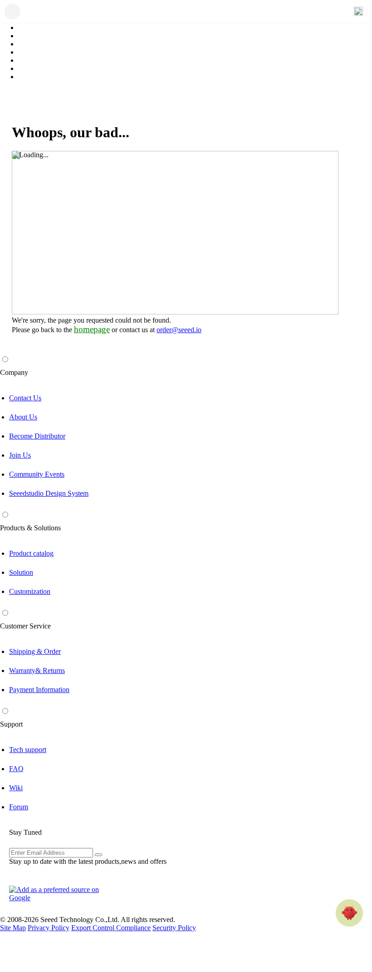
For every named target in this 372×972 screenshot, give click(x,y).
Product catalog (31, 553)
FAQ (16, 769)
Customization (29, 591)
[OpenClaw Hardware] (349, 913)
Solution (21, 572)
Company (14, 372)
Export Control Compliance (111, 928)
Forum (18, 807)
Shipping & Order (35, 651)
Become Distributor (37, 436)
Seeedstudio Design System (48, 493)
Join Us (20, 455)
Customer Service (25, 626)
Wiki (16, 788)
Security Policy (174, 928)
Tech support (27, 749)
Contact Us (25, 398)
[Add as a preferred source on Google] (59, 894)
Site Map (13, 928)
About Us (23, 417)
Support (11, 724)
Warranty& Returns (37, 670)
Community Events (36, 474)
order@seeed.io (179, 330)
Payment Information (39, 689)
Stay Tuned (25, 832)
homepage (92, 329)
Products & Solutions (30, 528)
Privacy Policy (48, 928)
